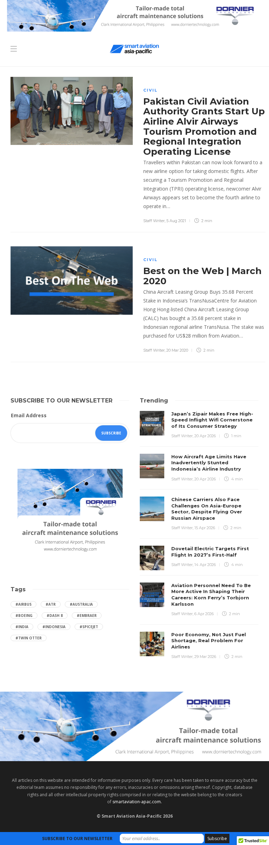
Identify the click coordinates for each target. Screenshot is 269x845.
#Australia (81, 604)
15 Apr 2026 (204, 527)
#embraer (87, 615)
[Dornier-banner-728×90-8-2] (134, 15)
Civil (150, 90)
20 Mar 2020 (177, 350)
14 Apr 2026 (205, 564)
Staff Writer (154, 220)
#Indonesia (53, 626)
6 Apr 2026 (204, 613)
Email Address (29, 415)
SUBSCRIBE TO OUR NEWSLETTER (77, 838)
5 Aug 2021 (176, 220)
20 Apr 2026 (205, 435)
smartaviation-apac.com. (137, 802)
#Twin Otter (28, 638)
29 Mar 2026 (205, 656)
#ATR (51, 604)
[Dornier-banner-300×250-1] (70, 511)
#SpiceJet (89, 626)
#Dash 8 (55, 615)
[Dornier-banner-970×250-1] (134, 726)
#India (21, 626)
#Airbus (23, 604)
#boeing (24, 615)
